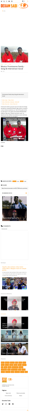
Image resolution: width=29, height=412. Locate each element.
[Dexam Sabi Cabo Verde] (14, 8)
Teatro (5, 367)
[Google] (4, 1)
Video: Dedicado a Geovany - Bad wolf (10, 102)
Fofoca (24, 362)
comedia (21, 367)
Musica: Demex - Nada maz (10, 218)
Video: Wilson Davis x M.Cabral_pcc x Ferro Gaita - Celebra (13, 339)
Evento (20, 362)
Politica (19, 365)
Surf (2, 367)
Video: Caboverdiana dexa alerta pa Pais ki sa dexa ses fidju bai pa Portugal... (14, 300)
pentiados (8, 372)
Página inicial (8, 393)
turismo (22, 372)
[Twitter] (1, 1)
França (2, 365)
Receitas (24, 365)
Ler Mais (14, 306)
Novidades (3, 314)
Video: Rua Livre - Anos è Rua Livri (9, 104)
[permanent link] (3, 71)
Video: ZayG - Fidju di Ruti (8, 100)
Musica (20, 395)
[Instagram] (6, 1)
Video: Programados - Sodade (11, 353)
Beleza (2, 362)
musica (6, 64)
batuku (9, 367)
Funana (7, 365)
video (26, 372)
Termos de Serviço (8, 395)
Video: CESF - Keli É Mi (8, 205)
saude (12, 372)
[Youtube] (9, 1)
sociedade (17, 372)
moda (19, 369)
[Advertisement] (14, 29)
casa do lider (15, 367)
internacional (14, 369)
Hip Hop (10, 64)
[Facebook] (11, 1)
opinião (3, 372)
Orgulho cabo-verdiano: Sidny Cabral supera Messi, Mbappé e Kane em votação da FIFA (14, 268)
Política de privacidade (21, 393)
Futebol (11, 365)
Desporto (12, 362)
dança (9, 369)
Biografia (7, 362)
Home (2, 64)
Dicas (16, 362)
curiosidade (4, 369)
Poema (15, 365)
